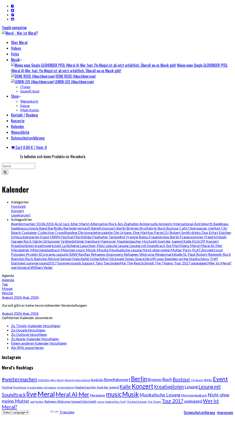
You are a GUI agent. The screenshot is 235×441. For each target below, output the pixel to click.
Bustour (172, 228)
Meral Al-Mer (211, 245)
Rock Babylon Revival (42, 258)
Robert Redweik (209, 254)
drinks (196, 232)
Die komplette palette (95, 232)
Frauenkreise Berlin (164, 237)
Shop (15, 96)
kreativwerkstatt (48, 245)
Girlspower (51, 241)
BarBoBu (55, 228)
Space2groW (146, 258)
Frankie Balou (137, 237)
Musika (103, 250)
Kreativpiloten (22, 245)
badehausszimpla (25, 228)
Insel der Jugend (170, 241)
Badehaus (221, 224)
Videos (16, 48)
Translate (66, 412)
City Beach (197, 380)
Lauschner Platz (93, 245)
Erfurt (214, 232)
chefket (214, 228)
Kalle (187, 241)
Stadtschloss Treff (203, 258)
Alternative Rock (104, 224)
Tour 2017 (182, 263)
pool (219, 250)
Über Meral (19, 42)
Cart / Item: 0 (31, 147)
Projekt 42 (34, 254)
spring (184, 258)
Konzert (17, 210)
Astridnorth (203, 224)
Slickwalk (117, 258)
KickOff (199, 241)
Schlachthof (99, 258)
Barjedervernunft (77, 228)
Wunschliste (20, 132)
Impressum (225, 412)
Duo (205, 232)
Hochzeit (18, 206)
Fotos (15, 54)
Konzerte (18, 121)
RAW (73, 254)
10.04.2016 (45, 224)
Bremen (133, 228)
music (81, 250)
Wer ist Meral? (220, 263)
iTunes (25, 86)
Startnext (18, 263)
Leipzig (112, 245)
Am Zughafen (128, 224)
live (169, 245)
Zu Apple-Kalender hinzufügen (35, 339)
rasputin (62, 254)
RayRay (84, 254)
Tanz (99, 263)
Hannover (109, 241)
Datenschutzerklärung (28, 138)
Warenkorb (29, 101)
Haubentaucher (129, 241)
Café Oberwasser (193, 228)
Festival (67, 237)
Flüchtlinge (83, 237)
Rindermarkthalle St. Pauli (175, 254)
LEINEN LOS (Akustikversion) (74, 81)
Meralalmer (20, 250)
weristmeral (21, 267)
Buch (161, 228)
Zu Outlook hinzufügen (29, 334)
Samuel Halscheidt (75, 258)
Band (43, 228)
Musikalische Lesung (126, 250)
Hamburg (92, 241)
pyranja (49, 254)
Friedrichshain (215, 237)
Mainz (184, 245)
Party (187, 250)
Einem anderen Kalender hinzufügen (39, 343)
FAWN (55, 237)
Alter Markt (80, 224)
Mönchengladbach (45, 250)
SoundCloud (29, 91)
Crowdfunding (66, 232)
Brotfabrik (148, 228)
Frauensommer (192, 237)
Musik (15, 59)
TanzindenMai (115, 263)
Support (88, 263)
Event (45, 237)
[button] (27, 317)
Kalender (17, 126)
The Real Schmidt (141, 263)
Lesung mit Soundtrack (147, 245)
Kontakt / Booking (24, 115)
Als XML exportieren (27, 347)
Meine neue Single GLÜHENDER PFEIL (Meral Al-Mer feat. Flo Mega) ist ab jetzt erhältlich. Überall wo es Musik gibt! (119, 67)
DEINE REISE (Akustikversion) (75, 76)
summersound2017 (41, 263)
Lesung (123, 245)
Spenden (172, 258)
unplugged (199, 263)
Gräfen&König (72, 241)
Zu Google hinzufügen (28, 330)
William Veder (42, 267)
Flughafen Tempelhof (109, 237)
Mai (175, 245)
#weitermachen (23, 224)
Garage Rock (21, 241)
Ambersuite (149, 224)
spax (161, 258)
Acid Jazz (62, 224)
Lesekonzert (21, 215)
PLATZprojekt (204, 250)
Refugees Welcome (139, 254)
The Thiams (164, 263)
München (68, 250)
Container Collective (38, 232)
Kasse (25, 105)
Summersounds (69, 263)
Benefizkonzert (103, 228)
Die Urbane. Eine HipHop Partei (138, 232)
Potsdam (18, 254)
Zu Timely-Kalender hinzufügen (35, 325)
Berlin (121, 228)
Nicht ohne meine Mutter (163, 250)
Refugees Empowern (107, 254)
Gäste (37, 241)
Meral (195, 245)
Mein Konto (29, 110)
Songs (130, 258)
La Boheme (71, 245)
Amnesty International (176, 224)
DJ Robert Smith (177, 232)
